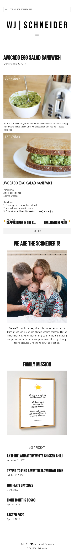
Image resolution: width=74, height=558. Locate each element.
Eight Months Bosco (21, 500)
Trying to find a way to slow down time (35, 470)
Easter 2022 (15, 514)
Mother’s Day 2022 (20, 485)
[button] (37, 35)
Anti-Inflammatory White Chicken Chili (35, 455)
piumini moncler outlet (14, 198)
